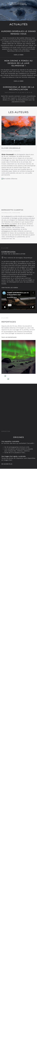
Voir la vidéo (18, 54)
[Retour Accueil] (18, 4)
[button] (2, 4)
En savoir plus (6, 464)
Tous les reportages (9, 337)
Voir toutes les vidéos (9, 287)
